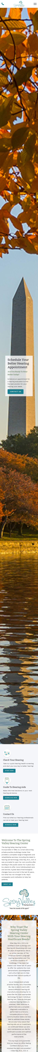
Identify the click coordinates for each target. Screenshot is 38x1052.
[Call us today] (3, 4)
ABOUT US (7, 884)
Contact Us (15, 391)
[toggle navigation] (35, 4)
